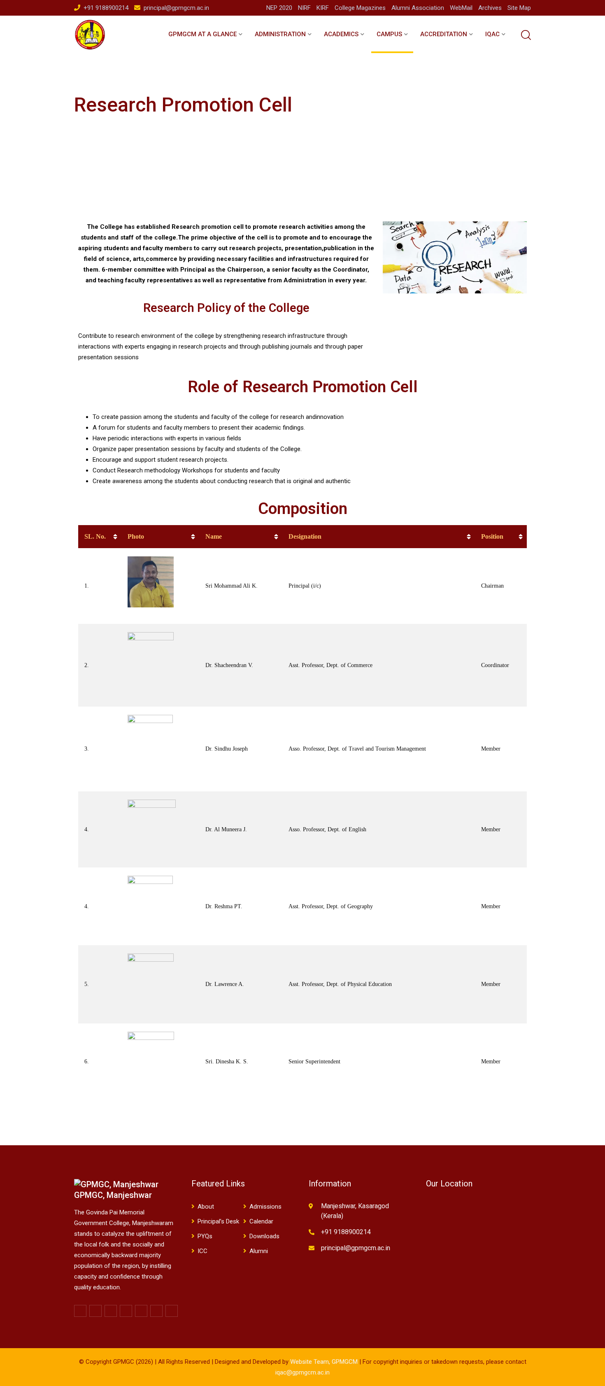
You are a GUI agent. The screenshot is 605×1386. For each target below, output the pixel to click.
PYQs (205, 1236)
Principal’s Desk (218, 1221)
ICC (202, 1251)
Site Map (519, 8)
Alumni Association (417, 8)
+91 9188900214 (106, 8)
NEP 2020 (279, 8)
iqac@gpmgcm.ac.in (302, 1372)
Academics (341, 34)
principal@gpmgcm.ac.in (176, 8)
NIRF (304, 8)
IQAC (492, 34)
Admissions (265, 1206)
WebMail (461, 8)
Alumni (258, 1251)
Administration (280, 34)
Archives (490, 8)
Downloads (264, 1236)
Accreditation (443, 34)
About (206, 1206)
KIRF (322, 8)
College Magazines (360, 8)
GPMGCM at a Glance (202, 34)
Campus (389, 34)
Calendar (261, 1221)
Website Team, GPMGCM (324, 1361)
